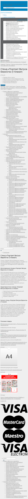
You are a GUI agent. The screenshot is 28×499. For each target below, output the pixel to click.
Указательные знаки (12, 114)
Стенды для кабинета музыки (17, 203)
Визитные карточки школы (16, 179)
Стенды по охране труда (13, 224)
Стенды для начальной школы (17, 210)
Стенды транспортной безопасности (16, 237)
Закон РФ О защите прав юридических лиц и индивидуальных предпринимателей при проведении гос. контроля (14, 344)
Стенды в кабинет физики (16, 197)
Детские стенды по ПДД (16, 227)
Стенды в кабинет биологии (17, 184)
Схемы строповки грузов (13, 238)
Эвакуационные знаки (12, 116)
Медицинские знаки (12, 33)
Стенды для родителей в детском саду (16, 167)
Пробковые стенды (11, 154)
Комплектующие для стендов (14, 147)
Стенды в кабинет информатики (18, 188)
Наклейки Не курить (12, 37)
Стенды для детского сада (13, 161)
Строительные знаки (12, 113)
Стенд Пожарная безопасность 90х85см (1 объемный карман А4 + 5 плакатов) (12, 398)
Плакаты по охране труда (13, 53)
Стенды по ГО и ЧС (11, 221)
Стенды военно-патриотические (15, 160)
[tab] (15, 252)
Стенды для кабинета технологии (15, 207)
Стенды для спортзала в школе (17, 211)
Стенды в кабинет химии (16, 198)
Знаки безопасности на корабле (15, 25)
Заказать (3, 85)
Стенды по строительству (13, 231)
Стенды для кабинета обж (16, 205)
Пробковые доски (14, 156)
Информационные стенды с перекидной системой (17, 145)
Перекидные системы (15, 148)
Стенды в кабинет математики (17, 191)
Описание (6, 252)
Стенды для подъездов (12, 176)
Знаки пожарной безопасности (15, 28)
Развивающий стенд (15, 162)
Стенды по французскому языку (18, 216)
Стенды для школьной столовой (18, 212)
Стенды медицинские (12, 218)
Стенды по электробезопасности (15, 236)
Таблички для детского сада (17, 174)
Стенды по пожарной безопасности (16, 229)
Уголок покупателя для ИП (16, 243)
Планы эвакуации (11, 151)
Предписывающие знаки (13, 38)
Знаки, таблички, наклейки (11, 19)
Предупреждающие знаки (13, 39)
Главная (3, 64)
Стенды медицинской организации (15, 220)
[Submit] (1, 250)
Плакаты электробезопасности (15, 58)
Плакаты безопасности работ (14, 49)
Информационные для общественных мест (12, 31)
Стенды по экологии (12, 234)
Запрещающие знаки (12, 23)
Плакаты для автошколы (13, 45)
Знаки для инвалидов (12, 26)
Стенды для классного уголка (17, 209)
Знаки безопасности (12, 24)
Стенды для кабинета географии (14, 65)
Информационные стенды (13, 135)
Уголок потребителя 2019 (16, 245)
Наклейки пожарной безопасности (16, 35)
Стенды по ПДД (10, 225)
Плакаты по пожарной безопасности (16, 57)
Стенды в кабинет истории (16, 189)
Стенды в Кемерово (6, 12)
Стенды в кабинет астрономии (17, 183)
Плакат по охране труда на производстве (13, 55)
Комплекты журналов (12, 149)
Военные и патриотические (14, 46)
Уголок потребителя (12, 240)
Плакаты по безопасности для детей (16, 52)
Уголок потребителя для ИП (17, 246)
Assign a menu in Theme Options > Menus (14, 4)
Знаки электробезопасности (14, 29)
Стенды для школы (16, 64)
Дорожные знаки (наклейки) (14, 21)
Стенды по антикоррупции (16, 223)
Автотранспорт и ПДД (12, 44)
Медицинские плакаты (12, 48)
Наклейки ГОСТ (10, 34)
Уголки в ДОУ (13, 175)
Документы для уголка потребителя (15, 242)
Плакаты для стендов (9, 42)
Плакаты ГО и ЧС (10, 50)
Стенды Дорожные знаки (16, 228)
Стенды (8, 64)
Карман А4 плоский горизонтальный (11, 370)
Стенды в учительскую (15, 200)
